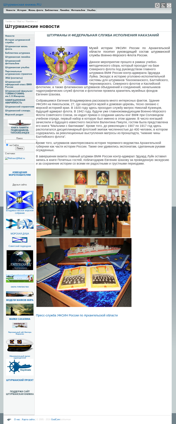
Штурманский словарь (17, 110)
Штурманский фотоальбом (12, 62)
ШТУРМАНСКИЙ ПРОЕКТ (20, 380)
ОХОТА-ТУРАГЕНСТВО (20, 287)
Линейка (64, 10)
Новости (10, 10)
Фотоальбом (78, 10)
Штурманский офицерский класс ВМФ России (18, 84)
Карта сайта (28, 419)
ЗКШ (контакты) (14, 78)
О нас (17, 419)
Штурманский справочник (19, 106)
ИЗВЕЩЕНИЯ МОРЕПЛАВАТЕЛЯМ (20, 173)
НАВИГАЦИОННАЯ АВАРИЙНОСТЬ (15, 101)
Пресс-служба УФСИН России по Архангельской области (77, 315)
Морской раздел (14, 114)
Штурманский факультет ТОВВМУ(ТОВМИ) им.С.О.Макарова (18, 93)
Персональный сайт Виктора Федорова (19, 333)
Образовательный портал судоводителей (19, 357)
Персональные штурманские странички (18, 72)
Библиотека (51, 10)
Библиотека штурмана (17, 53)
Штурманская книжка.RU (22, 4)
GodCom (55, 419)
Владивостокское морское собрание (20, 211)
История (21, 10)
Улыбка (91, 10)
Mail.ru (20, 21)
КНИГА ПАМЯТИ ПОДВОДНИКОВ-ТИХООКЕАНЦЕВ (19, 130)
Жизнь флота (35, 10)
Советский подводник (20, 246)
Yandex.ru (10, 21)
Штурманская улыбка (17, 67)
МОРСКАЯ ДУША (20, 233)
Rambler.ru (31, 21)
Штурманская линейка (17, 57)
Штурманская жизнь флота (16, 47)
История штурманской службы (17, 41)
